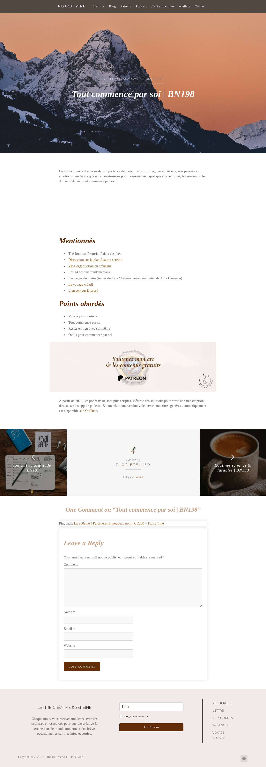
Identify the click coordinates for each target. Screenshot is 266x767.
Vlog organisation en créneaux (90, 266)
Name (69, 612)
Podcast (139, 477)
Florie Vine (72, 6)
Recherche (222, 703)
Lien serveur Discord (83, 290)
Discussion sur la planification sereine (95, 260)
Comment (71, 564)
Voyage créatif (218, 735)
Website (69, 645)
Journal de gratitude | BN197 (33, 467)
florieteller (133, 465)
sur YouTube (88, 411)
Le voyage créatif (80, 284)
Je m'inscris (151, 727)
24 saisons (221, 725)
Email (69, 629)
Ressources (222, 718)
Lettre (218, 710)
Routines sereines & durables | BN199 (233, 467)
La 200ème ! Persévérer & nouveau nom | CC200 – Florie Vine (119, 523)
